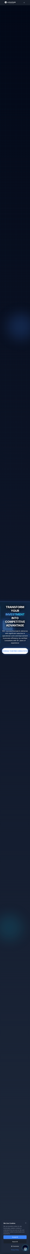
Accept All (15, 1237)
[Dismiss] (28, 1239)
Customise (16, 1246)
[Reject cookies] (26, 1223)
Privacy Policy (15, 1249)
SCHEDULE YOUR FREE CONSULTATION (15, 651)
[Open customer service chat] (25, 1248)
